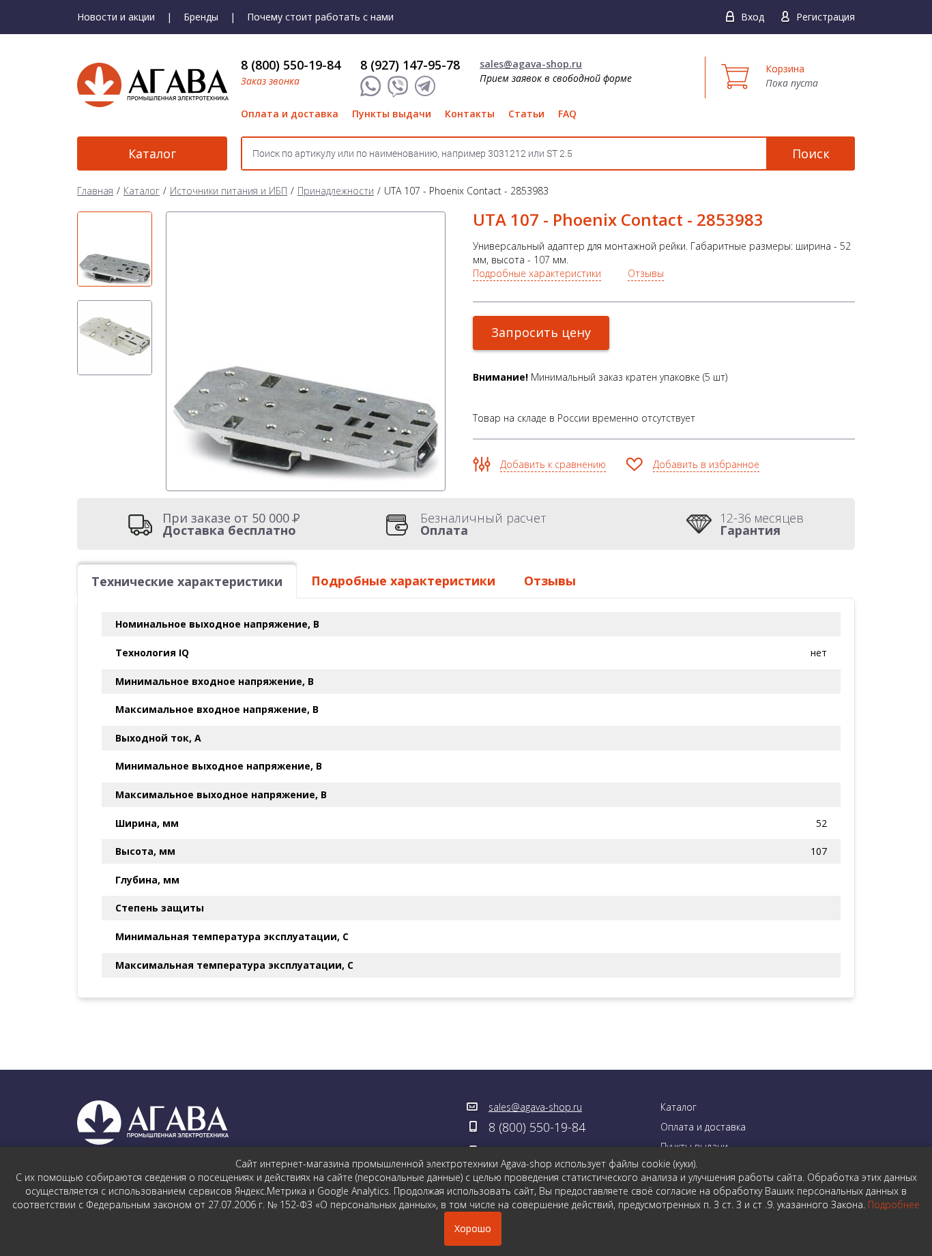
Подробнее (894, 1204)
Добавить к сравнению (553, 464)
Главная (95, 190)
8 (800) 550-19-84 (290, 65)
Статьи (526, 113)
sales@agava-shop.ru (531, 63)
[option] (114, 249)
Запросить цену (541, 332)
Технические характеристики (186, 581)
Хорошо (472, 1228)
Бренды (201, 16)
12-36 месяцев (762, 524)
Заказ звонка (270, 80)
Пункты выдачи (391, 113)
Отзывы (646, 273)
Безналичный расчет (483, 524)
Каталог (152, 153)
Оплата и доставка (289, 113)
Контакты (470, 113)
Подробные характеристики (537, 273)
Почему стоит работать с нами (320, 16)
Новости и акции (116, 16)
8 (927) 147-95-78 (410, 65)
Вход (752, 16)
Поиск (811, 153)
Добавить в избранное (706, 464)
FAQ (567, 113)
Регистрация (825, 16)
